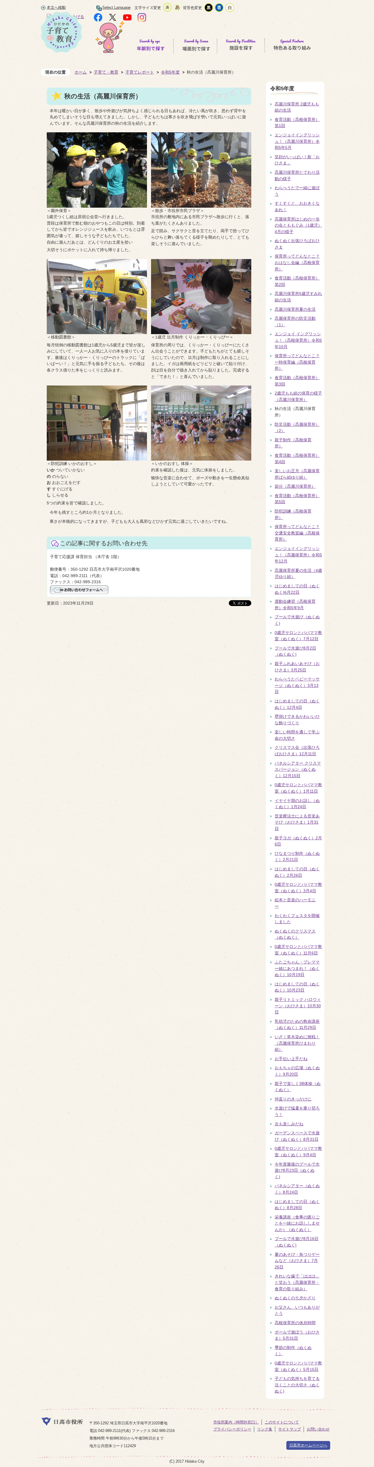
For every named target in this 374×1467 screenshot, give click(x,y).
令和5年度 (170, 72)
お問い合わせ (318, 1429)
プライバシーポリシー (232, 1429)
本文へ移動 (56, 8)
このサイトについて (282, 1422)
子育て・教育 (106, 72)
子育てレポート (139, 72)
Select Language (116, 8)
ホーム (81, 72)
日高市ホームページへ (308, 1445)
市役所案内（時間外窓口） (236, 1422)
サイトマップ (289, 1429)
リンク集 (264, 1429)
